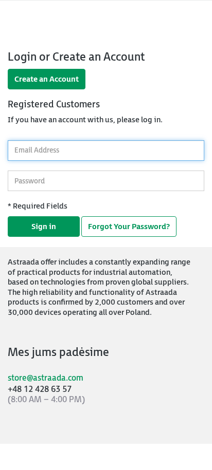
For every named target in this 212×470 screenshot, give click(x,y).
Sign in (43, 227)
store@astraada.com (45, 378)
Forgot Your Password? (129, 227)
